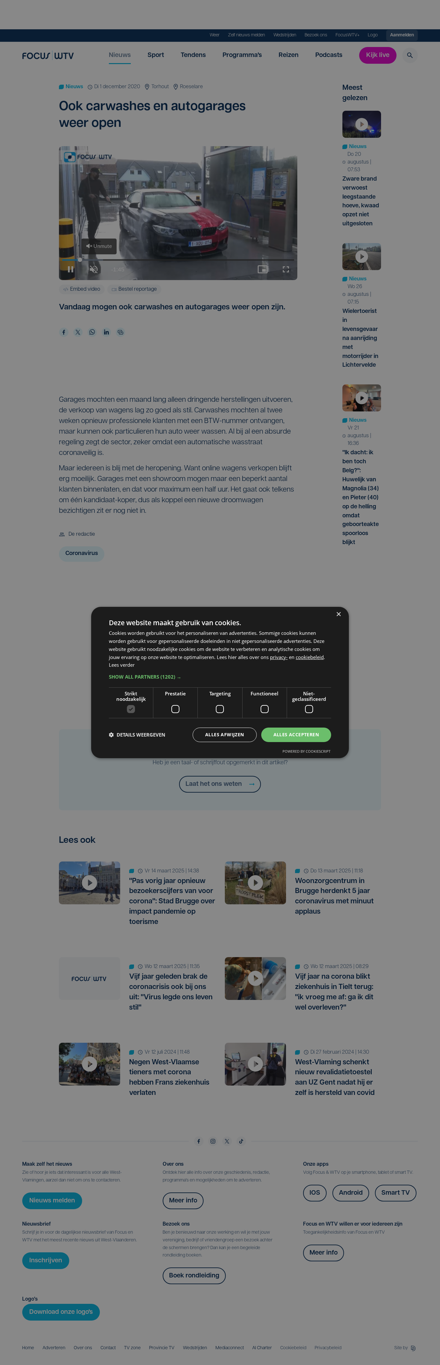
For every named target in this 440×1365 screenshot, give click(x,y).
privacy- (279, 657)
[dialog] (220, 682)
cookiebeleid (310, 657)
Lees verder (122, 665)
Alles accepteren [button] (296, 734)
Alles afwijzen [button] (224, 734)
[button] (220, 677)
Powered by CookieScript (306, 751)
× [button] (338, 614)
